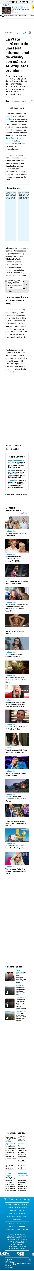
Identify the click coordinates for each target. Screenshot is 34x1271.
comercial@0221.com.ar (17, 1248)
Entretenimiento (17, 1219)
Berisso (24, 1207)
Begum (19, 1216)
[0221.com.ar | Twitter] (20, 2)
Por (7, 101)
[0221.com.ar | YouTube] (24, 2)
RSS (18, 1229)
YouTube (25, 1199)
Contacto (24, 1229)
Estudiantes (23, 16)
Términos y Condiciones (17, 1224)
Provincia (10, 1207)
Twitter (20, 1199)
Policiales (3, 16)
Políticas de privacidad (17, 1227)
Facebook (16, 1199)
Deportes (21, 1210)
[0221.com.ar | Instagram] (13, 2)
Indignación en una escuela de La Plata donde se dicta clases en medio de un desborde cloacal (16, 473)
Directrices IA (11, 1229)
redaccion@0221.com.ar (17, 1246)
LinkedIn (29, 1199)
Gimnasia (22, 1213)
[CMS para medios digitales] (22, 1263)
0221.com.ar (9, 32)
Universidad (13, 16)
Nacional (18, 1207)
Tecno (25, 1216)
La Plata (17, 32)
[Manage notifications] (29, 1259)
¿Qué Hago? (11, 1216)
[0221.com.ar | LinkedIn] (27, 2)
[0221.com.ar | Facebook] (17, 2)
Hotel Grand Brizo (13, 138)
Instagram (12, 1199)
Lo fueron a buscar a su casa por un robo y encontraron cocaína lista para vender (16, 463)
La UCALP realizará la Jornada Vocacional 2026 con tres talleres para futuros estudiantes (17, 483)
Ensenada (13, 1210)
